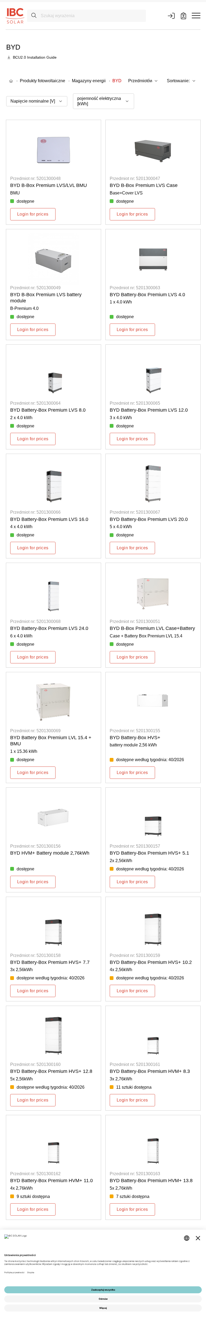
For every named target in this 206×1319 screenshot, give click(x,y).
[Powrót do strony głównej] (15, 15)
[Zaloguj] (171, 16)
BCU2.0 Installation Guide (35, 57)
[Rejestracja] (183, 16)
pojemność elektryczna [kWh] (99, 101)
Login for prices (33, 214)
